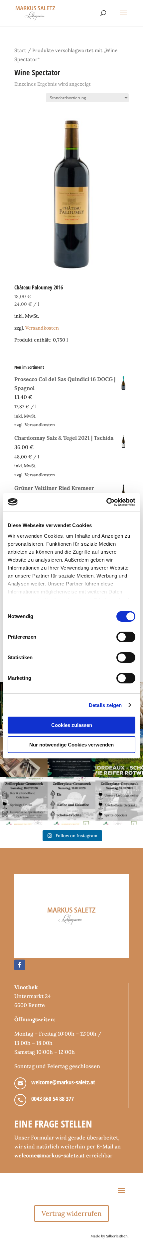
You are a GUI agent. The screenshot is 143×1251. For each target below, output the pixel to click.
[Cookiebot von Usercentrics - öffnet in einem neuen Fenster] (106, 502)
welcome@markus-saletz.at (63, 1082)
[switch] (125, 637)
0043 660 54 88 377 (52, 1099)
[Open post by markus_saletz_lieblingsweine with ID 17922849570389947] (24, 800)
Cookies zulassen (71, 725)
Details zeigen (105, 705)
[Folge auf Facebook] (19, 965)
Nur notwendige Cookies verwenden (71, 744)
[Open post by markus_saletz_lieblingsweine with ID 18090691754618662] (71, 800)
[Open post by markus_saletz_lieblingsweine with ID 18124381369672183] (119, 800)
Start (20, 50)
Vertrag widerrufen (71, 1213)
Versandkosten (42, 328)
